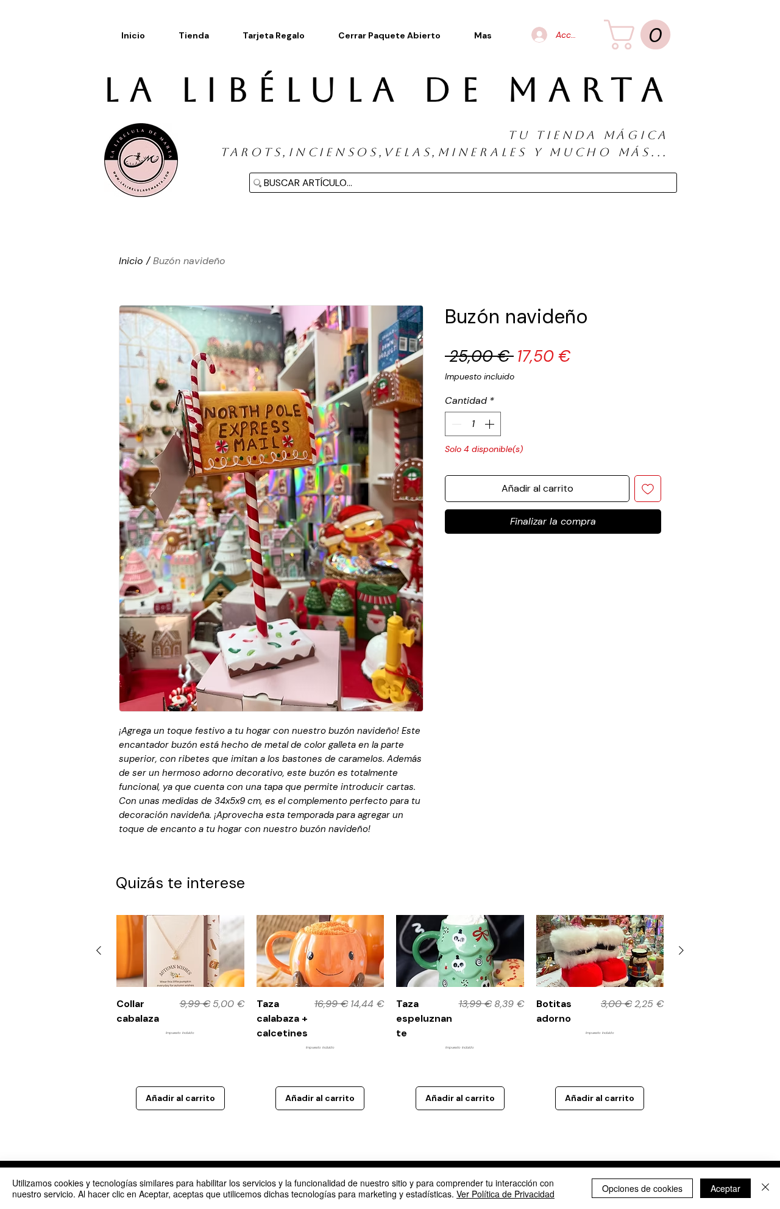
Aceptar (725, 1188)
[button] (483, 35)
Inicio (131, 260)
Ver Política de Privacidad (505, 1194)
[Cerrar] (765, 1188)
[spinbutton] (473, 424)
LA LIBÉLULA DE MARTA (388, 89)
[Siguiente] (681, 950)
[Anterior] (98, 950)
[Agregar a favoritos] (647, 488)
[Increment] (490, 424)
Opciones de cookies (642, 1188)
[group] (390, 1012)
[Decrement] (455, 424)
